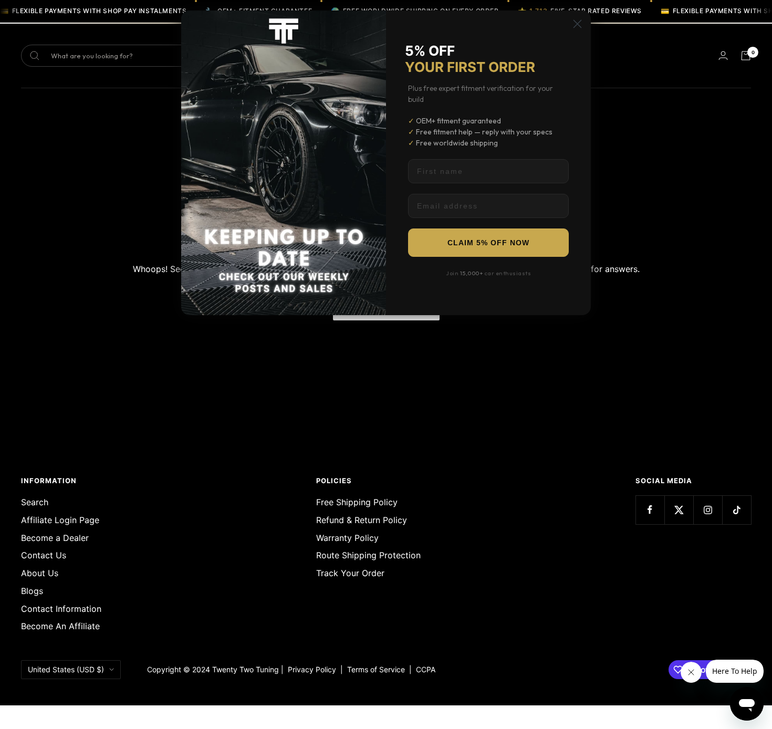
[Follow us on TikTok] (736, 509)
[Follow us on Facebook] (649, 509)
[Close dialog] (577, 24)
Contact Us (43, 555)
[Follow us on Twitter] (678, 509)
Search (34, 502)
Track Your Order (350, 573)
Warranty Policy (347, 538)
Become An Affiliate (60, 626)
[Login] (723, 55)
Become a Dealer (55, 538)
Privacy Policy (312, 669)
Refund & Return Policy (361, 520)
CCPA (423, 669)
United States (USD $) (66, 669)
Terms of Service (378, 669)
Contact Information (61, 608)
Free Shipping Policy (357, 502)
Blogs (32, 591)
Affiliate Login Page (60, 520)
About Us (39, 573)
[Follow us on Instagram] (707, 509)
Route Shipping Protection (368, 555)
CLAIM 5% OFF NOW (488, 242)
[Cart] (745, 55)
